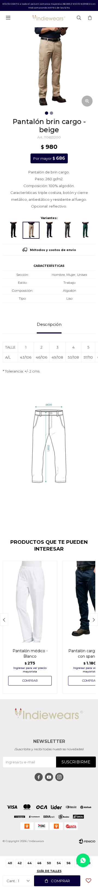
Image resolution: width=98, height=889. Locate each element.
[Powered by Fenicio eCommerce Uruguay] (87, 841)
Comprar (60, 881)
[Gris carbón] (67, 230)
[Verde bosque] (85, 230)
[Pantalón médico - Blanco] (30, 602)
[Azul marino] (49, 230)
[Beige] (31, 230)
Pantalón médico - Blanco (30, 653)
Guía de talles (49, 871)
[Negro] (13, 230)
